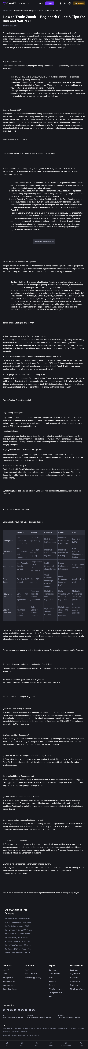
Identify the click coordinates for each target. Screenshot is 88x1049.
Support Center (54, 974)
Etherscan (46, 1028)
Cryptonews (72, 1028)
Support (53, 965)
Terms (5, 974)
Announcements (9, 985)
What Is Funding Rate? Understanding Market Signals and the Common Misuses (19, 922)
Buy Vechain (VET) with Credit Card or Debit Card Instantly (19, 949)
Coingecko (17, 1028)
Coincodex (80, 1028)
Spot (27, 970)
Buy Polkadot (75, 981)
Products (29, 965)
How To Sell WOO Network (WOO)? (17, 926)
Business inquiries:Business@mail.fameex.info (39, 1016)
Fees (50, 997)
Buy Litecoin (74, 985)
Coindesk (53, 1028)
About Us (7, 965)
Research (52, 981)
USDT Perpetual (31, 974)
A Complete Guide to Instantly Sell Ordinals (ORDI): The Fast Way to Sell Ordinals (19, 941)
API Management (9, 981)
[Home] (9, 3)
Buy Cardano (74, 978)
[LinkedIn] (22, 1010)
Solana (39, 1028)
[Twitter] (4, 1010)
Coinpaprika (6, 1031)
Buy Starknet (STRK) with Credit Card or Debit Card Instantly (19, 934)
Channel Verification (10, 989)
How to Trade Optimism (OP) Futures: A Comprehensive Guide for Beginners (19, 930)
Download (52, 970)
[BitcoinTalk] (33, 1010)
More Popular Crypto (77, 989)
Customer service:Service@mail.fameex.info (69, 1016)
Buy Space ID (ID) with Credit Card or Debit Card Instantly (19, 919)
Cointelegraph (62, 1028)
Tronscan (32, 1028)
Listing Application (55, 993)
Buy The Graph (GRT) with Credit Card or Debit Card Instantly (19, 938)
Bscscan (25, 1028)
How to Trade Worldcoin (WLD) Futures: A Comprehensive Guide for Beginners (19, 945)
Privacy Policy (8, 978)
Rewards (52, 985)
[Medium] (29, 1010)
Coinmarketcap (7, 1028)
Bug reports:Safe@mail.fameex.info (13, 1016)
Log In (41, 3)
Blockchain (15, 1031)
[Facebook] (26, 1010)
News (51, 978)
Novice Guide (7, 11)
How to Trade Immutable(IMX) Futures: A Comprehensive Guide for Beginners (19, 953)
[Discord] (18, 1010)
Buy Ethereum (75, 974)
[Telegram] (15, 1010)
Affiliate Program (55, 989)
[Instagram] (11, 1010)
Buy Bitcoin (74, 970)
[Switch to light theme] (65, 3)
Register (49, 3)
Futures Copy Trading (33, 978)
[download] (60, 3)
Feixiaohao (23, 1031)
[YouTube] (7, 1010)
